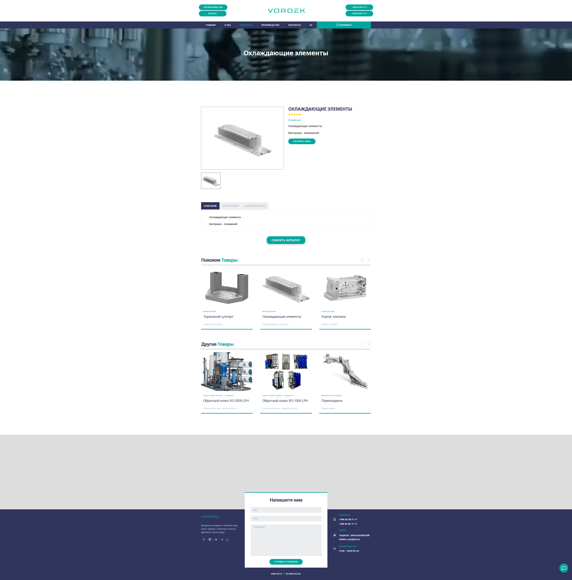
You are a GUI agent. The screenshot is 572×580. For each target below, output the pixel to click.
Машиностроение (331, 395)
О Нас (227, 25)
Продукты (246, 25)
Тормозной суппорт (218, 316)
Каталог (212, 13)
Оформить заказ (302, 141)
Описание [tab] (210, 205)
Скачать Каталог (286, 240)
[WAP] (227, 539)
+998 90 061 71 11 (359, 13)
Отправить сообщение (286, 561)
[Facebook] (204, 539)
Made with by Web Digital (286, 574)
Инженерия (209, 311)
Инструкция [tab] (230, 205)
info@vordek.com (213, 7)
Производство (270, 25)
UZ (311, 25)
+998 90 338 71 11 (359, 7)
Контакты (294, 25)
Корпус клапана (333, 316)
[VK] (216, 539)
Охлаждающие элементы (281, 316)
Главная (211, 25)
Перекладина (331, 400)
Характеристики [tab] (255, 205)
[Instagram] (210, 539)
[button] (361, 260)
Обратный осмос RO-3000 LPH (226, 400)
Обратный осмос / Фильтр (218, 395)
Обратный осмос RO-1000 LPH (285, 400)
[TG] (221, 539)
